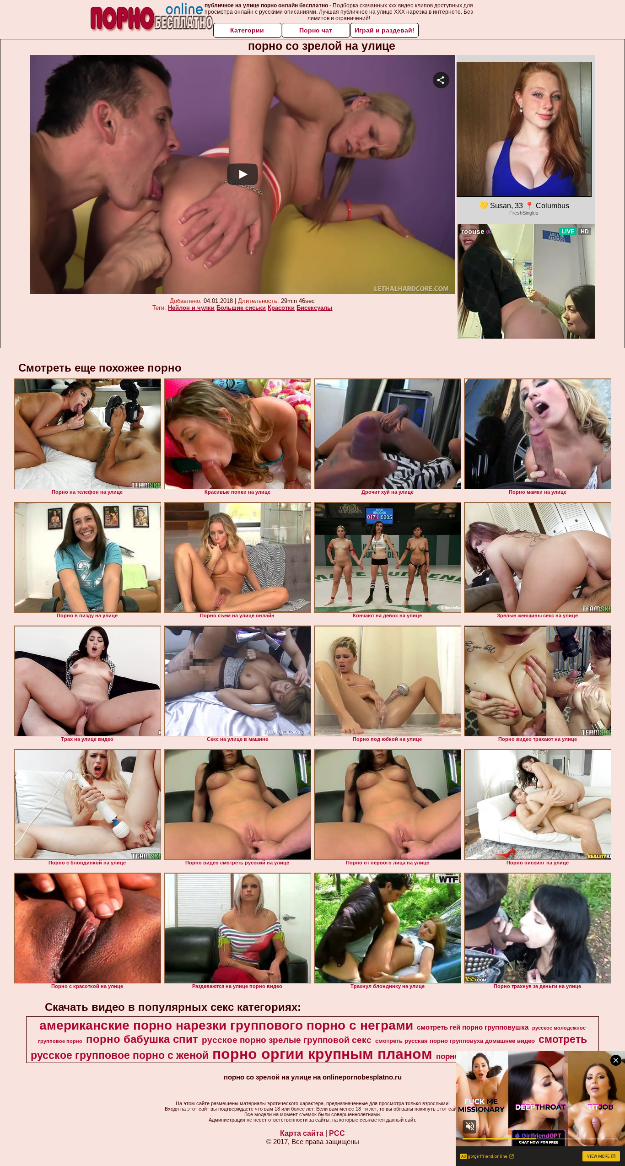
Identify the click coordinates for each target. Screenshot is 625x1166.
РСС (337, 1133)
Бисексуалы (314, 307)
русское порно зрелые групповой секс (287, 1040)
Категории (247, 30)
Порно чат (315, 30)
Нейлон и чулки (191, 307)
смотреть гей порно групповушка (472, 1027)
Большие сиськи (241, 307)
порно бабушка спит (142, 1039)
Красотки (281, 307)
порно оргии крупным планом (322, 1054)
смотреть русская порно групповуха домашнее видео (455, 1040)
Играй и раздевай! (385, 30)
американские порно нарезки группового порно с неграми (226, 1025)
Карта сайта (301, 1133)
